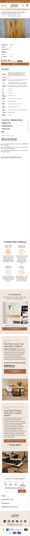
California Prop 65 (10, 135)
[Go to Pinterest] (12, 139)
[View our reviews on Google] (9, 366)
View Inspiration (14, 328)
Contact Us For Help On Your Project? (15, 1)
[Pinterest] (25, 522)
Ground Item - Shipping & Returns (12, 120)
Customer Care (7, 499)
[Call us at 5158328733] (5, 5)
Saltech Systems (19, 525)
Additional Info (6, 123)
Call (20, 147)
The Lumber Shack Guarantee (15, 371)
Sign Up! (22, 491)
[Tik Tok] (21, 522)
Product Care (6, 129)
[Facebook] (5, 522)
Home (2, 9)
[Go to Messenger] (6, 139)
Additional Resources (9, 507)
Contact (21, 150)
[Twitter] (13, 522)
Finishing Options (7, 126)
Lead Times (16, 147)
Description (5, 69)
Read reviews (18, 16)
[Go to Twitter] (9, 139)
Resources (5, 503)
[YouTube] (17, 522)
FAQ (3, 132)
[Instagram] (9, 522)
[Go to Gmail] (15, 139)
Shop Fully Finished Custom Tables (15, 445)
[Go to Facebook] (3, 139)
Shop (3, 495)
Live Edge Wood (18, 144)
